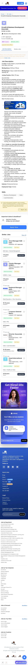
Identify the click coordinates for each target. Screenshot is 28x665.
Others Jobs (4, 562)
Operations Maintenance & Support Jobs (10, 550)
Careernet (11, 244)
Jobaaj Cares (5, 488)
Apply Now (14, 227)
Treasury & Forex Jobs (6, 560)
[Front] (7, 3)
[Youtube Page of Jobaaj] (17, 467)
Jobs (19, 3)
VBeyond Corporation (14, 267)
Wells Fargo (3, 598)
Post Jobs (6, 481)
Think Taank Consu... (14, 361)
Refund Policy (5, 498)
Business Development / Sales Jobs (9, 531)
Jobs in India (4, 634)
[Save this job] (24, 241)
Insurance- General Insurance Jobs (9, 540)
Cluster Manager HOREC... (15, 264)
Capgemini (3, 576)
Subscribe (22, 514)
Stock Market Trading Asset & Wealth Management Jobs (13, 556)
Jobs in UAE (3, 635)
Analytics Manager (5, 611)
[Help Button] (24, 657)
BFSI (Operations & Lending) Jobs (9, 529)
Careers (7, 484)
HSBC (2, 585)
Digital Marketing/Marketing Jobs (9, 536)
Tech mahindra (4, 596)
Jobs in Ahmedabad (5, 623)
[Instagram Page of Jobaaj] (3, 467)
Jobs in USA (3, 637)
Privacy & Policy (6, 500)
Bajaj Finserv (4, 573)
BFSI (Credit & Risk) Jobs (6, 527)
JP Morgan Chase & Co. (6, 587)
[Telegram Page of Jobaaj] (12, 467)
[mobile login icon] (26, 3)
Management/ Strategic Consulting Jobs (10, 548)
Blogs (3, 475)
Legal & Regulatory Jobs (6, 547)
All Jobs (9, 14)
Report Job (23, 209)
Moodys (3, 589)
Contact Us (5, 486)
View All (24, 235)
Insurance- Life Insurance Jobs (8, 541)
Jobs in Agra (4, 621)
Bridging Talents (13, 291)
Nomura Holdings (5, 592)
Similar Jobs (17, 49)
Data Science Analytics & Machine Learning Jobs (12, 534)
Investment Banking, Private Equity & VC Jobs (11, 543)
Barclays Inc (4, 575)
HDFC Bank (3, 583)
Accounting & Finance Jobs (7, 524)
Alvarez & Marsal (5, 571)
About (3, 477)
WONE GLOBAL (6, 31)
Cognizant (3, 578)
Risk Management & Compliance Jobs (9, 554)
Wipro (2, 599)
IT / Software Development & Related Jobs (11, 545)
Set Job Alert (5, 490)
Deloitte (3, 580)
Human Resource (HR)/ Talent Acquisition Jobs (12, 538)
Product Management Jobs (7, 552)
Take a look (22, 8)
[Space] (4, 452)
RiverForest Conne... (14, 337)
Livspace (11, 315)
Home (2, 14)
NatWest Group (4, 591)
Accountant (4, 608)
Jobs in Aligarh (4, 626)
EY (1, 582)
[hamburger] (2, 3)
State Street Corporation (7, 594)
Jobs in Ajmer (4, 625)
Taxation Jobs (4, 558)
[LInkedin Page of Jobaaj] (8, 467)
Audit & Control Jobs (6, 525)
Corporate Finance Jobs (6, 533)
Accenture (3, 569)
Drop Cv (7, 479)
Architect (3, 613)
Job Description (6, 49)
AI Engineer (3, 609)
